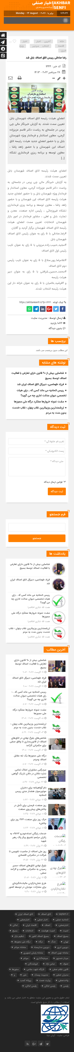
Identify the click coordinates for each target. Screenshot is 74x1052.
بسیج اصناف (62, 936)
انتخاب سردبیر (40, 46)
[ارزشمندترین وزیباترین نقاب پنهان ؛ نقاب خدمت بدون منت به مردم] (37, 633)
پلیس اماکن (49, 986)
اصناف (47, 925)
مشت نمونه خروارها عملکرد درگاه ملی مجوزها (39, 402)
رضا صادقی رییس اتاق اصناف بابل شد (46, 58)
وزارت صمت (44, 980)
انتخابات (29, 930)
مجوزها (15, 969)
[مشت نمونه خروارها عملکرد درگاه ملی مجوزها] (37, 617)
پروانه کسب (25, 980)
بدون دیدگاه (55, 328)
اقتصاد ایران (31, 925)
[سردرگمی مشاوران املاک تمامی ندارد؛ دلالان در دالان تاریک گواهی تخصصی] (37, 776)
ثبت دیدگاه (57, 491)
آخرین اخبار (43, 41)
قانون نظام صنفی (60, 969)
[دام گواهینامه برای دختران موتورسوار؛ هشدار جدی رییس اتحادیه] (37, 794)
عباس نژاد (50, 964)
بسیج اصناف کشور (40, 936)
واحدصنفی (63, 980)
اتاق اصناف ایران (25, 914)
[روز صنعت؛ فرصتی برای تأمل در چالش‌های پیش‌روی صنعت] (37, 810)
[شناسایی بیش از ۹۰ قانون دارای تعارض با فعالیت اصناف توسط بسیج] (37, 569)
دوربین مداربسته (41, 947)
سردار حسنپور (62, 958)
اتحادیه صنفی (62, 919)
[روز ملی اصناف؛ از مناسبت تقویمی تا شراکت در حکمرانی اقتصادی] (37, 856)
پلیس (65, 986)
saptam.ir (63, 914)
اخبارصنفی (24, 919)
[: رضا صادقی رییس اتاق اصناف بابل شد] (10, 78)
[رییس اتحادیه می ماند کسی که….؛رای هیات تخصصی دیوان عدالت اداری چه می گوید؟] (37, 601)
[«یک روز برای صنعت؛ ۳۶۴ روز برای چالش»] (37, 824)
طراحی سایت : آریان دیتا (58, 1035)
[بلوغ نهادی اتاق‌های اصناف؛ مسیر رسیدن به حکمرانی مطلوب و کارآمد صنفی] (37, 872)
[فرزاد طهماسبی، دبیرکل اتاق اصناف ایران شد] (37, 584)
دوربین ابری (62, 947)
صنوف (65, 964)
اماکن (15, 925)
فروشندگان (33, 964)
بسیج (14, 930)
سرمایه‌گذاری (42, 958)
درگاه (41, 942)
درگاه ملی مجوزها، (22, 942)
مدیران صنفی (62, 975)
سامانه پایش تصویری (33, 953)
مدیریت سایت (39, 318)
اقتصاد (61, 46)
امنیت (65, 930)
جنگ (53, 942)
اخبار (25, 41)
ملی (24, 975)
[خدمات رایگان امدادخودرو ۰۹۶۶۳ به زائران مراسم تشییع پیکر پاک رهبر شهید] (37, 840)
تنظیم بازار (19, 936)
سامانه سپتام (20, 947)
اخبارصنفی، (63, 925)
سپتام (25, 958)
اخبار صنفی (42, 919)
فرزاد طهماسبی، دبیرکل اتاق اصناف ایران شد (40, 384)
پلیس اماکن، (30, 986)
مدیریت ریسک (41, 975)
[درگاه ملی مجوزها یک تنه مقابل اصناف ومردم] (37, 760)
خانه (62, 41)
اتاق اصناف (46, 914)
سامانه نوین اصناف (59, 953)
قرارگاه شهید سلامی (35, 969)
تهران (66, 942)
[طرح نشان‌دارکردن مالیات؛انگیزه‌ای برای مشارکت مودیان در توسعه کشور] (37, 887)
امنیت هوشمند (48, 930)
